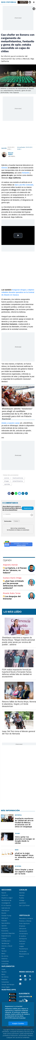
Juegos (21, 946)
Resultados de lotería (24, 955)
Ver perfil (11, 156)
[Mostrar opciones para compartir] (34, 8)
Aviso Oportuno (24, 923)
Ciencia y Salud (7, 946)
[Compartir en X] (12, 493)
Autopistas (5, 961)
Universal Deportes (8, 933)
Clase (3, 969)
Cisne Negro (6, 987)
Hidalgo (21, 900)
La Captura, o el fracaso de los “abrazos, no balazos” (15, 570)
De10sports (23, 938)
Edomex (22, 893)
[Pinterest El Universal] (30, 980)
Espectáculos (6, 936)
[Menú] (34, 2)
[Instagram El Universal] (25, 980)
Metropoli (5, 918)
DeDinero (22, 941)
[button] (23, 2)
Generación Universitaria (23, 932)
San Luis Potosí (24, 905)
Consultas (5, 963)
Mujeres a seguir (7, 898)
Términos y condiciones (14, 1026)
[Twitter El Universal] (30, 976)
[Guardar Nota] (26, 493)
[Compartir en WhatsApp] (16, 493)
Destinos (4, 958)
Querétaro (22, 903)
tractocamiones (18, 478)
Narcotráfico (6, 923)
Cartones (5, 928)
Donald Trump (6, 915)
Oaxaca (21, 895)
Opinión (7, 560)
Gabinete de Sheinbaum (6, 909)
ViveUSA (22, 943)
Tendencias (5, 943)
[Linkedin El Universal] (20, 984)
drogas (6, 481)
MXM (3, 948)
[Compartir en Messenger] (19, 493)
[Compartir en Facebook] (9, 493)
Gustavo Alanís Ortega (12, 578)
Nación (4, 148)
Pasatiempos (23, 949)
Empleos (22, 926)
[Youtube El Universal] (20, 980)
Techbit (4, 951)
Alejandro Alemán (10, 565)
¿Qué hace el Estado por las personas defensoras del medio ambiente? (13, 584)
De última (5, 956)
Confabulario (6, 941)
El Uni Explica (6, 905)
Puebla (21, 898)
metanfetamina (18, 481)
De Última (5, 977)
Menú (3, 953)
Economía (5, 931)
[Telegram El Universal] (20, 976)
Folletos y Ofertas (25, 921)
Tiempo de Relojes (8, 984)
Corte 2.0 (5, 895)
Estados (4, 920)
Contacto (26, 1026)
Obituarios (22, 928)
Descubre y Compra (26, 918)
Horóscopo (23, 951)
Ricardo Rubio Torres (11, 593)
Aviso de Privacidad (18, 1018)
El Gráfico (22, 936)
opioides (7, 484)
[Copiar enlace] (23, 493)
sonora (6, 478)
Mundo (4, 913)
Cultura (4, 938)
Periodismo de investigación (6, 902)
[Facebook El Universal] (25, 976)
